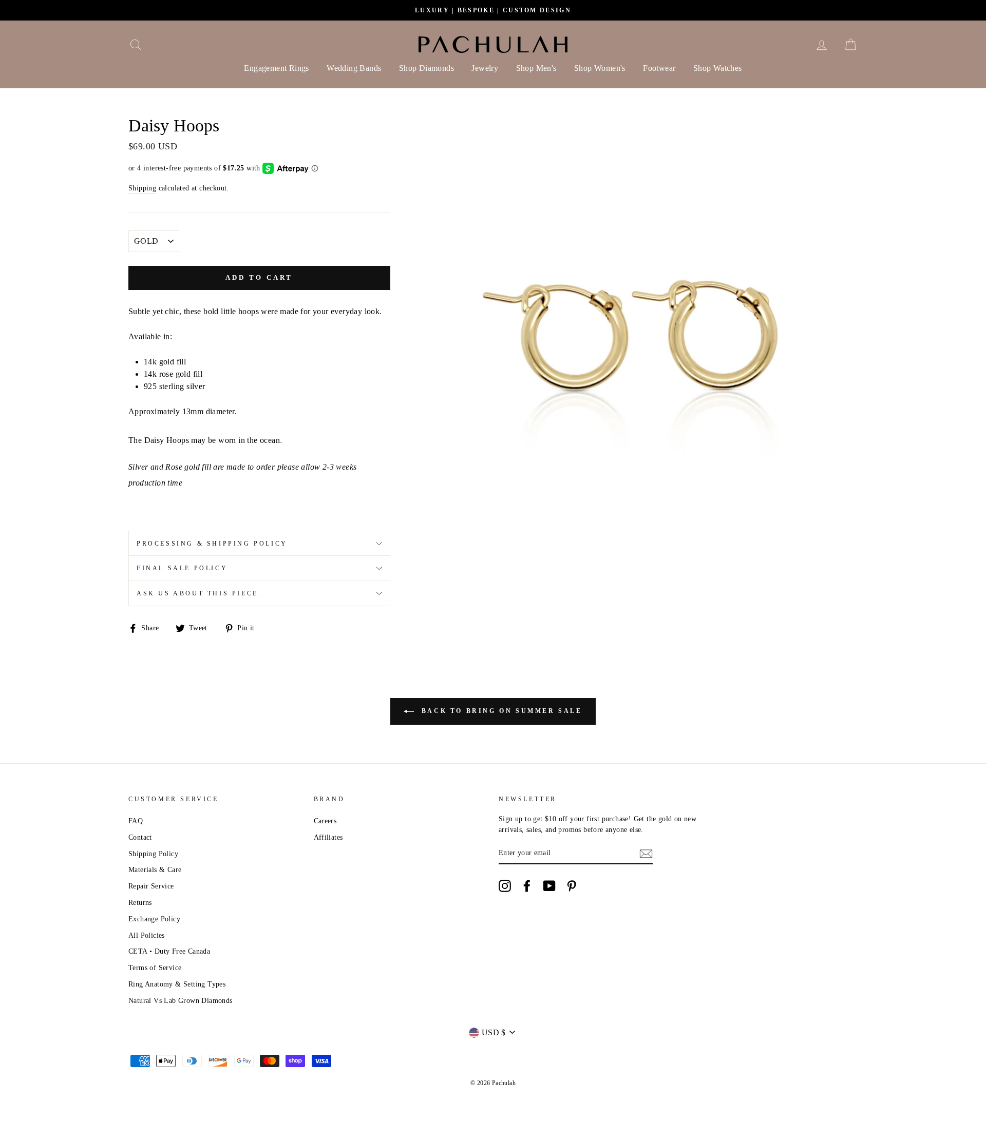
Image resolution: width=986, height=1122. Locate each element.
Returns (140, 902)
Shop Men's (536, 68)
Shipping (142, 188)
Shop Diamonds (426, 68)
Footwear (659, 68)
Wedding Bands (354, 68)
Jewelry (484, 68)
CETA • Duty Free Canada (169, 951)
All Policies (146, 935)
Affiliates (328, 837)
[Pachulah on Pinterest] (571, 886)
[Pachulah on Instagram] (505, 886)
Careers (325, 821)
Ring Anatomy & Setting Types (176, 984)
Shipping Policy (153, 854)
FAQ (135, 821)
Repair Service (151, 886)
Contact (140, 837)
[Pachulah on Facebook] (527, 886)
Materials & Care (154, 870)
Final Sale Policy (182, 568)
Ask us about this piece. (199, 593)
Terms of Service (154, 968)
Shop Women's (599, 68)
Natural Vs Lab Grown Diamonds (180, 1000)
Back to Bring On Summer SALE (500, 710)
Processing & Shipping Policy (212, 543)
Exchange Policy (154, 919)
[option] (493, 10)
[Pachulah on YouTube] (549, 886)
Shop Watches (717, 68)
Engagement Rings (276, 68)
